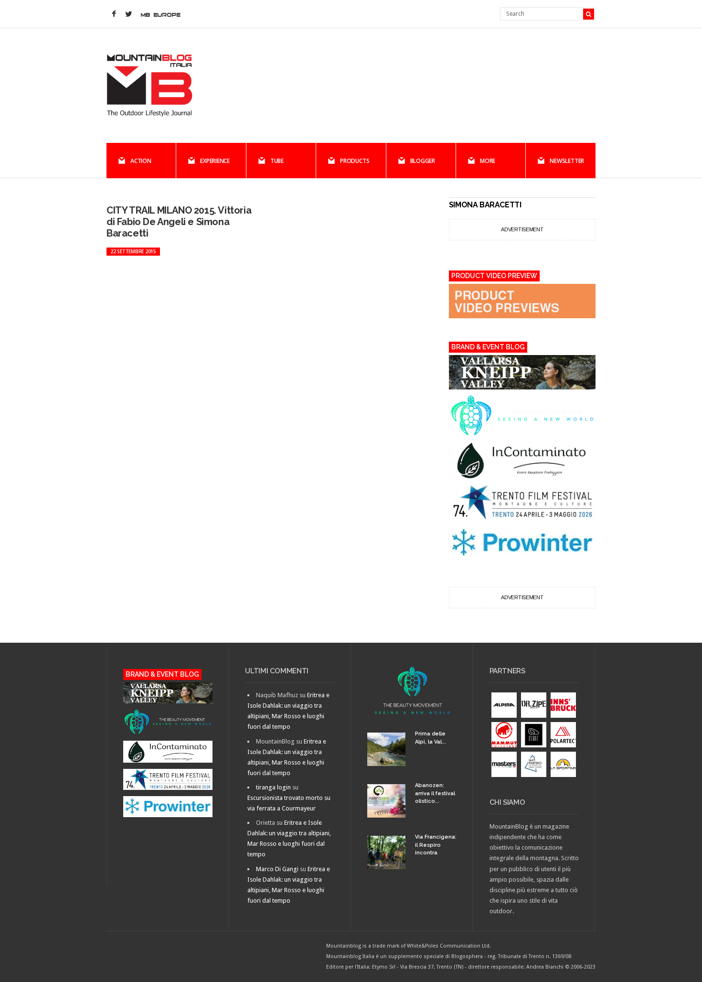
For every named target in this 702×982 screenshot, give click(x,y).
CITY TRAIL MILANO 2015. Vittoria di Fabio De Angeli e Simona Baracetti (178, 222)
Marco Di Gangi (277, 869)
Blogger (422, 161)
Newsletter (567, 161)
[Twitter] (128, 14)
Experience (215, 161)
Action (140, 161)
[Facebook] (113, 14)
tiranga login (273, 787)
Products (354, 161)
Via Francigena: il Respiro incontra (436, 845)
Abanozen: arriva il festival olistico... (435, 793)
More (487, 161)
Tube (277, 161)
